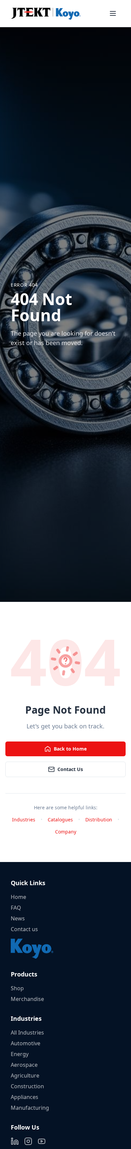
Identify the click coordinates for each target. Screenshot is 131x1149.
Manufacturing (30, 1107)
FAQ (16, 907)
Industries (23, 819)
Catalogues (60, 819)
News (18, 918)
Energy (20, 1054)
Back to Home (70, 749)
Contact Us (70, 769)
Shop (17, 988)
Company (65, 831)
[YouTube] (42, 1141)
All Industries (27, 1032)
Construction (27, 1086)
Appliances (24, 1097)
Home (18, 897)
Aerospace (24, 1064)
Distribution (98, 819)
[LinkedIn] (15, 1141)
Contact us (24, 929)
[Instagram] (28, 1141)
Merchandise (27, 999)
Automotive (25, 1043)
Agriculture (25, 1075)
